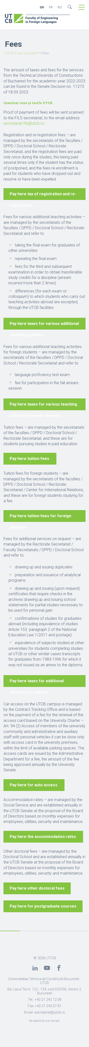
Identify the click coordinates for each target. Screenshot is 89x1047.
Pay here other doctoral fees (37, 888)
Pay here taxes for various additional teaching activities (44, 325)
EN (42, 7)
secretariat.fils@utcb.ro (23, 123)
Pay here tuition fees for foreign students (40, 518)
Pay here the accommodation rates (43, 836)
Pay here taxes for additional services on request (37, 683)
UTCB (9, 53)
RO (60, 7)
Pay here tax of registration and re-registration (43, 196)
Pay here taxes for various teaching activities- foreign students (43, 406)
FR (51, 7)
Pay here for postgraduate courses (43, 906)
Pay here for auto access (34, 785)
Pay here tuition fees (30, 458)
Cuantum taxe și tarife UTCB (27, 103)
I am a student (28, 53)
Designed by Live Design (44, 1020)
